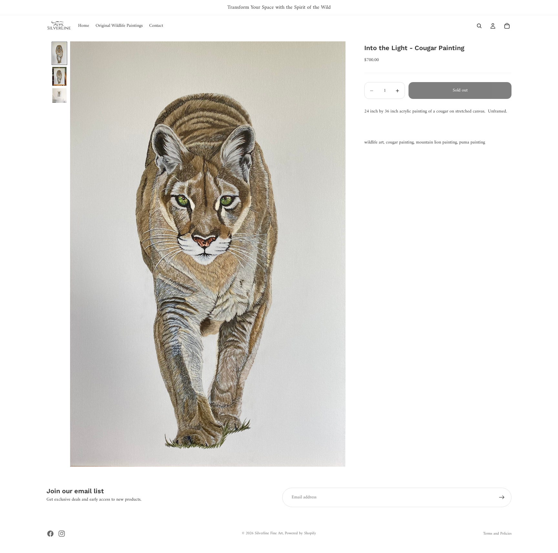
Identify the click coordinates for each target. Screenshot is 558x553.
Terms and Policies (497, 533)
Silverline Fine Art (269, 533)
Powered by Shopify (300, 533)
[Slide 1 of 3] (59, 53)
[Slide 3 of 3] (59, 95)
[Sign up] (502, 497)
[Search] (479, 26)
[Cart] (507, 26)
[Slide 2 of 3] (59, 76)
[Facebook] (50, 533)
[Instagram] (62, 533)
